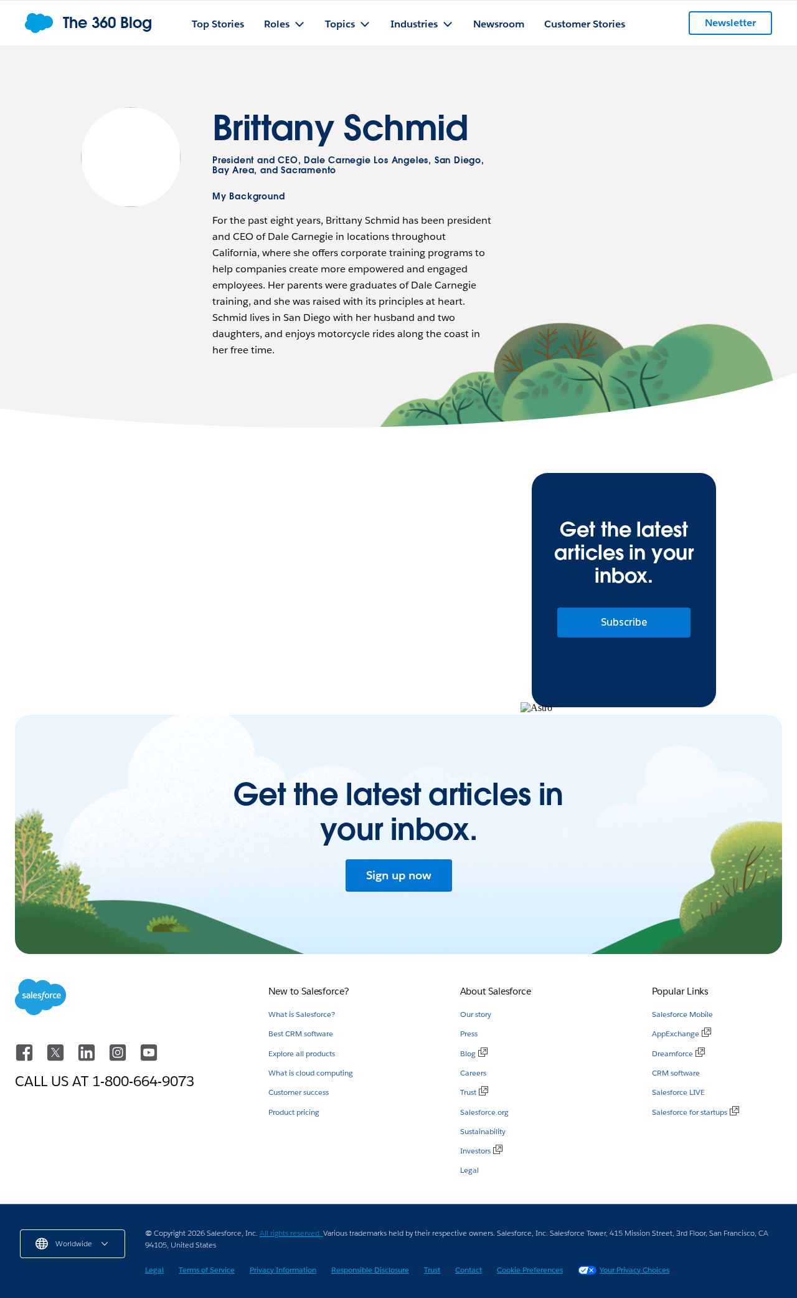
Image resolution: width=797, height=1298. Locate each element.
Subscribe (624, 622)
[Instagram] (119, 1058)
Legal (469, 1170)
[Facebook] (25, 1058)
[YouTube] (148, 1058)
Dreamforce (672, 1053)
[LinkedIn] (87, 1058)
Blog (468, 1053)
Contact (468, 1269)
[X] (56, 1058)
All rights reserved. (291, 1233)
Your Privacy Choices (634, 1269)
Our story (475, 1014)
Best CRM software (300, 1033)
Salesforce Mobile (682, 1014)
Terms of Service (207, 1269)
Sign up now (399, 875)
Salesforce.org (484, 1112)
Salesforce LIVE (678, 1092)
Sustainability (483, 1131)
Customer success (298, 1092)
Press (469, 1033)
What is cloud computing (310, 1072)
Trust (468, 1092)
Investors (475, 1150)
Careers (473, 1072)
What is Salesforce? (301, 1014)
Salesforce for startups (689, 1112)
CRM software (676, 1072)
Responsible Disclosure (370, 1269)
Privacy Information (283, 1269)
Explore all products (301, 1053)
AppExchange (675, 1033)
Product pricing (293, 1112)
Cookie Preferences (530, 1269)
